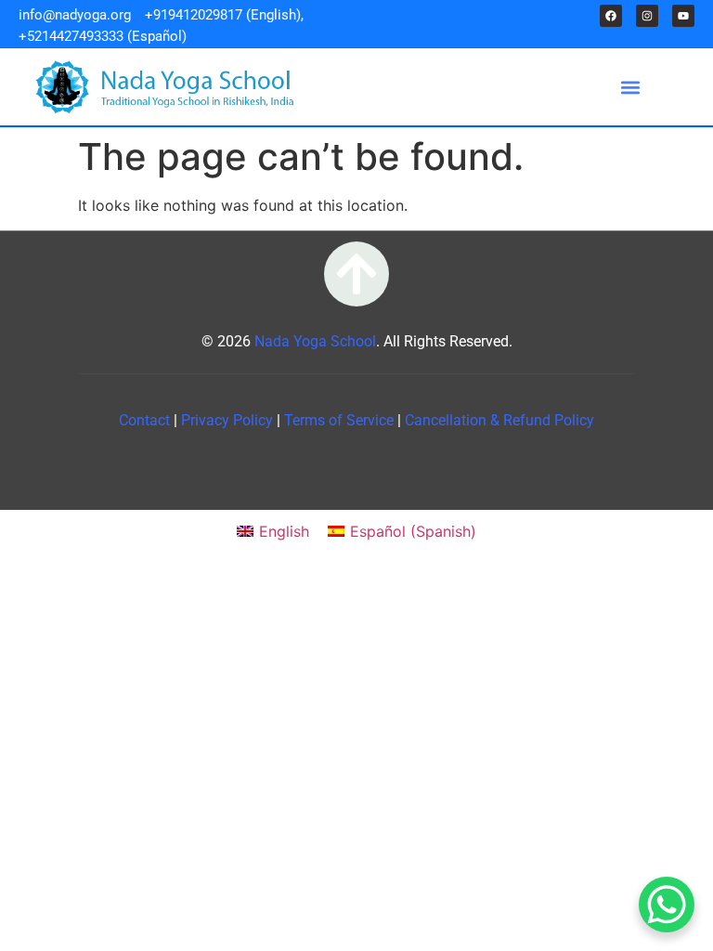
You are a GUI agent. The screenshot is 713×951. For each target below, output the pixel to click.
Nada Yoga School (315, 341)
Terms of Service (340, 420)
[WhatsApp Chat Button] (666, 904)
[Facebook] (611, 16)
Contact (146, 420)
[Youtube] (683, 16)
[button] (630, 87)
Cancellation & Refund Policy (499, 420)
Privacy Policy (229, 420)
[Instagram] (647, 16)
